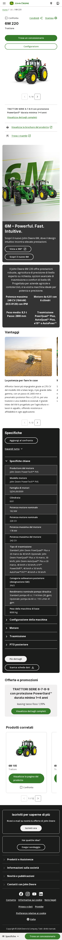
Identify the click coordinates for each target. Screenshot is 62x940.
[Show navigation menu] (4, 3)
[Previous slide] (25, 97)
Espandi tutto (12, 448)
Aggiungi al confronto (21, 440)
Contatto (11, 900)
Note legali (50, 900)
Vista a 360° (16, 248)
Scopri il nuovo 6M (19, 256)
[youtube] (34, 894)
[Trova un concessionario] (51, 3)
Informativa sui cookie (30, 900)
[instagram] (28, 894)
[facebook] (21, 894)
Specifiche (10, 936)
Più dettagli (16, 659)
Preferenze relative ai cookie (31, 913)
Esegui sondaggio (31, 847)
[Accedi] (58, 3)
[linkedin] (41, 894)
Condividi (34, 18)
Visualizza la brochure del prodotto (30, 127)
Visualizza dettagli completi (22, 117)
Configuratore (31, 46)
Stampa (49, 18)
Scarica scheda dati (20, 667)
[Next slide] (37, 97)
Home (5, 9)
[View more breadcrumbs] (11, 10)
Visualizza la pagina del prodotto (25, 778)
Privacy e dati (26, 906)
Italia (33, 919)
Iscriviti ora (31, 828)
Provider (39, 906)
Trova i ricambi (19, 135)
